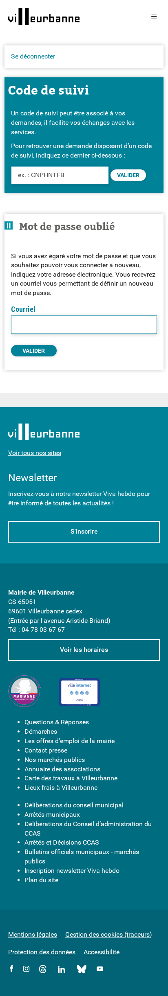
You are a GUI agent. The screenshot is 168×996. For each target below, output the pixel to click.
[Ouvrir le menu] (154, 16)
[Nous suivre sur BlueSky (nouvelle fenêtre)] (82, 970)
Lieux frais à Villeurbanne (60, 787)
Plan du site (41, 880)
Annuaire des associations (62, 769)
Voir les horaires (84, 649)
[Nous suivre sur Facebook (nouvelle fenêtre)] (11, 969)
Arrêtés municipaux (52, 814)
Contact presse (45, 750)
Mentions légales (32, 934)
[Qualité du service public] (24, 692)
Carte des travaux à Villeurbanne (70, 778)
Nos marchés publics (54, 760)
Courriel (23, 309)
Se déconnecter (33, 56)
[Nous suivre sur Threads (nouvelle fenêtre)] (43, 970)
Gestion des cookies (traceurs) (108, 934)
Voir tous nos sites (34, 453)
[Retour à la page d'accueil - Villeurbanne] (44, 16)
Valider (128, 175)
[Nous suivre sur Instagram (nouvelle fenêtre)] (26, 969)
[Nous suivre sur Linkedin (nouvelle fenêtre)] (62, 970)
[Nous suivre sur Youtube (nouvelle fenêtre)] (100, 969)
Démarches (40, 731)
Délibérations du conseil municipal (74, 805)
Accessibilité (101, 952)
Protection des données (41, 952)
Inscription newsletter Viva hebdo (71, 870)
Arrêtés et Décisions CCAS (61, 842)
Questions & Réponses (56, 722)
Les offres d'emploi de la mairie (69, 741)
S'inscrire (84, 531)
